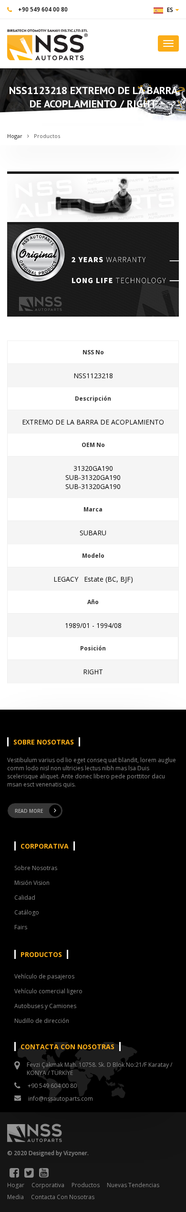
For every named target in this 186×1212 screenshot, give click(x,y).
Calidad (24, 897)
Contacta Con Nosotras (62, 1197)
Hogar (14, 135)
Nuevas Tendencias (133, 1185)
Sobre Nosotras (35, 868)
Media (15, 1197)
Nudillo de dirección (41, 1021)
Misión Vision (32, 883)
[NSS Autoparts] (47, 42)
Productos (47, 135)
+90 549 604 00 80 (43, 9)
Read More (29, 811)
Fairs (20, 927)
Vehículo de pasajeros (44, 976)
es (170, 10)
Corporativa (47, 1185)
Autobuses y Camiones (45, 1006)
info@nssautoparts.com (60, 1099)
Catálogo (26, 912)
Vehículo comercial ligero (48, 991)
